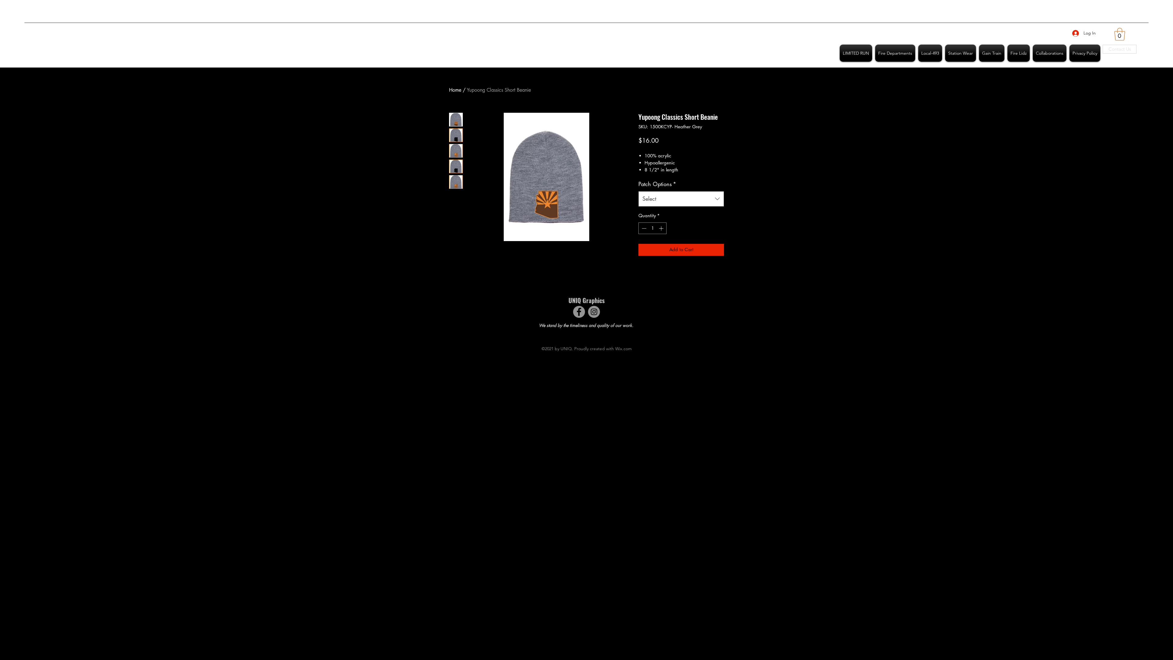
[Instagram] (594, 312)
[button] (1119, 34)
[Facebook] (579, 312)
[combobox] (681, 199)
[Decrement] (643, 228)
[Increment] (662, 228)
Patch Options (657, 184)
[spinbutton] (653, 228)
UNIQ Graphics (586, 300)
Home (455, 90)
